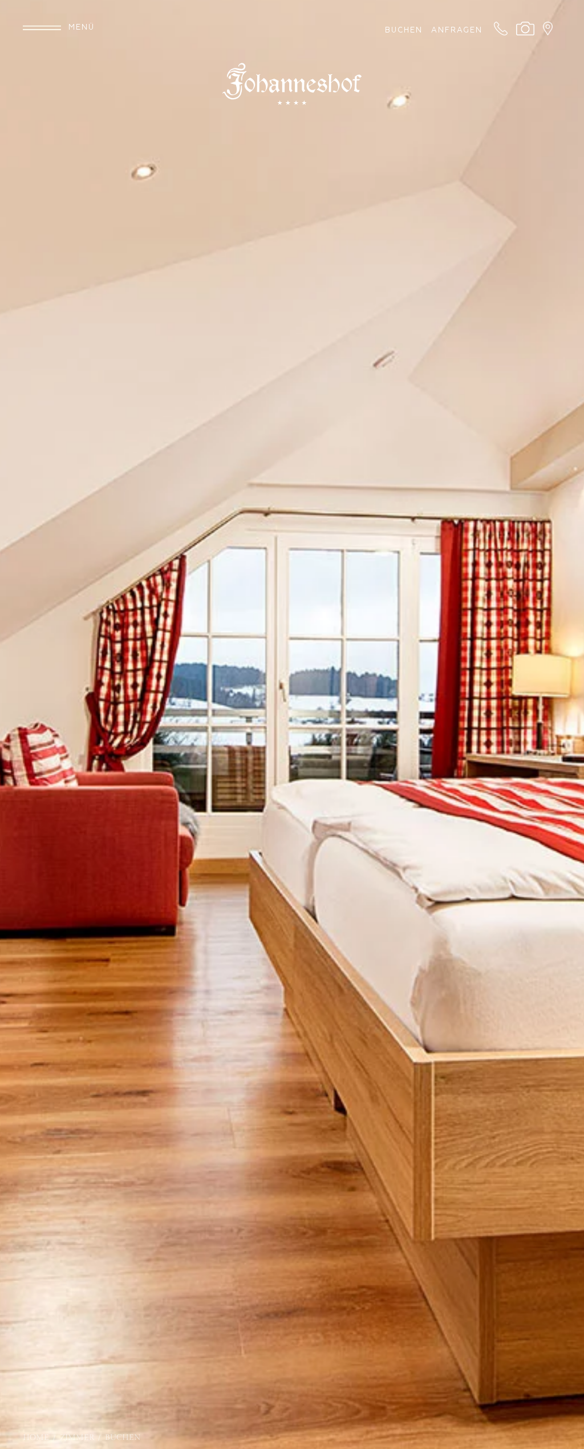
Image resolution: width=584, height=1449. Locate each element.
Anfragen (456, 30)
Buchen (405, 30)
